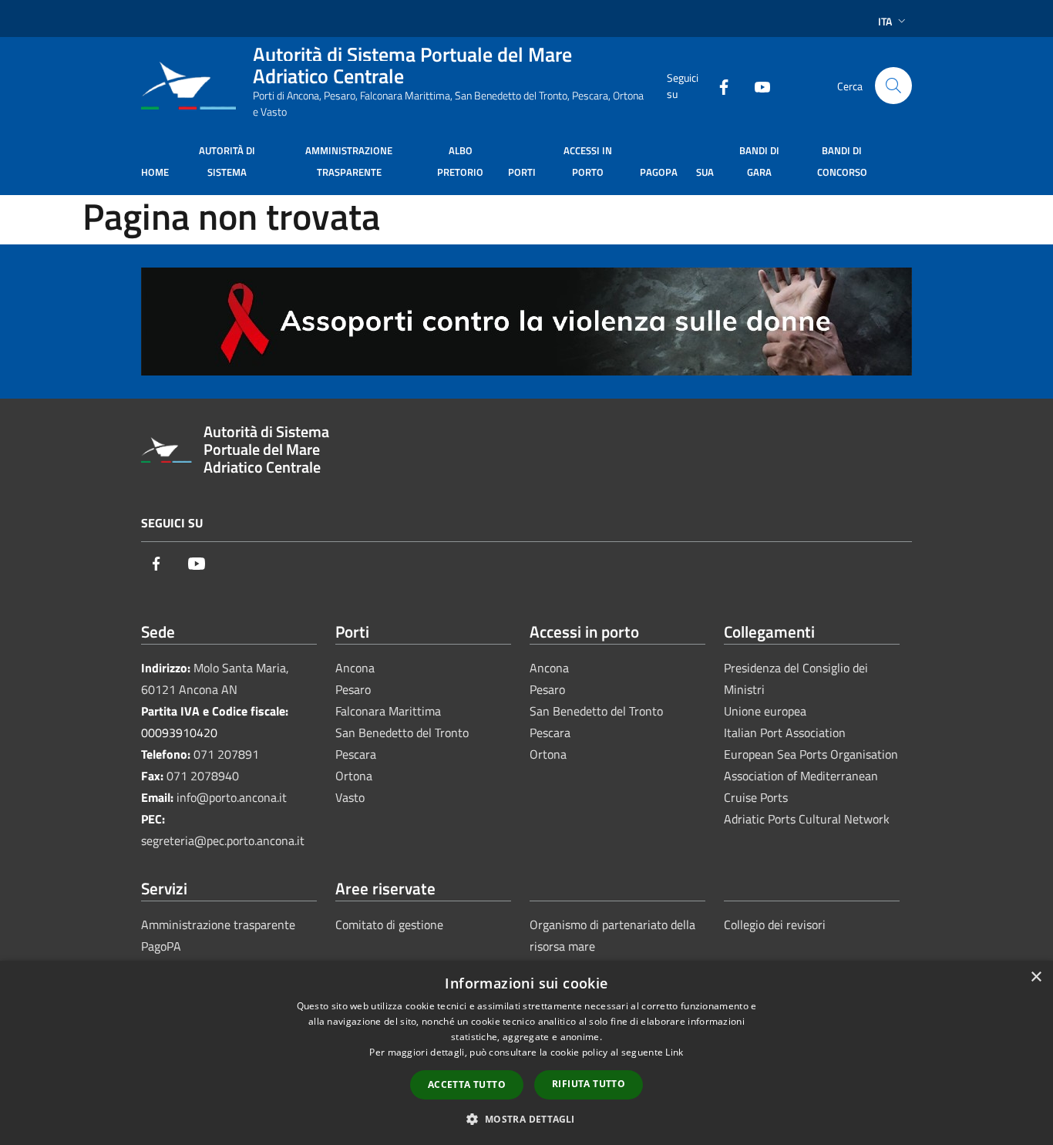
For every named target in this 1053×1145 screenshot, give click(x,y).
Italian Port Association (785, 732)
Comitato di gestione (389, 924)
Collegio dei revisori (775, 924)
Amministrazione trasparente (218, 924)
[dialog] (526, 1053)
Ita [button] (885, 21)
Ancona (355, 667)
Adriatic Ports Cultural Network (807, 819)
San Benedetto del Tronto (402, 732)
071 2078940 (203, 775)
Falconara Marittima (388, 711)
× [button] (1035, 977)
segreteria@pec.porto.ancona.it (222, 840)
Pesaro (353, 689)
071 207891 (226, 754)
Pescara (355, 754)
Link (674, 1052)
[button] (526, 1118)
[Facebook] (717, 85)
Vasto (350, 797)
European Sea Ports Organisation (811, 754)
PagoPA (161, 946)
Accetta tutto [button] (467, 1084)
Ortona (353, 775)
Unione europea (765, 711)
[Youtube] (756, 85)
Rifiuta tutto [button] (588, 1083)
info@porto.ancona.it (232, 797)
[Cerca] (893, 85)
